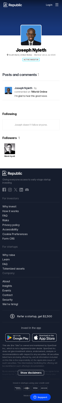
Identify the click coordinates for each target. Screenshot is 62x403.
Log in (49, 4)
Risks (5, 220)
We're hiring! (10, 304)
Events (6, 290)
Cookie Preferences (15, 234)
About (6, 281)
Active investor (31, 59)
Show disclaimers (31, 372)
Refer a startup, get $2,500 (34, 316)
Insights (7, 285)
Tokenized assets (13, 268)
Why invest (9, 206)
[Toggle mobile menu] (56, 4)
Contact (7, 295)
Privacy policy (11, 224)
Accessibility (10, 229)
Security (7, 299)
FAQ (4, 215)
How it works (10, 211)
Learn (6, 259)
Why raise (8, 255)
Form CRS (8, 238)
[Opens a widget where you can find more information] (40, 397)
